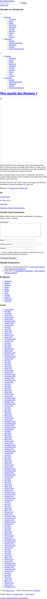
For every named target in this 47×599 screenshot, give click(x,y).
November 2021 (10, 400)
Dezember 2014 (9, 563)
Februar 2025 (9, 335)
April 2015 (8, 555)
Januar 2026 (8, 319)
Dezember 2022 (9, 374)
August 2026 (8, 309)
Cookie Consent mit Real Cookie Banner (14, 598)
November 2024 (10, 339)
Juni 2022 (7, 386)
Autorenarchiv (5, 197)
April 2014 (8, 579)
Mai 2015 (7, 553)
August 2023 (8, 359)
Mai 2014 (7, 577)
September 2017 (10, 498)
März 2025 (8, 333)
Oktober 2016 (9, 520)
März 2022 (8, 392)
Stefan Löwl (14, 188)
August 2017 (8, 500)
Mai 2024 (7, 347)
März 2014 (8, 581)
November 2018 (10, 471)
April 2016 (8, 532)
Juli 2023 (7, 360)
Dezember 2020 (9, 421)
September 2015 (10, 545)
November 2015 (10, 541)
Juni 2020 (7, 433)
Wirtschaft (12, 27)
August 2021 (8, 406)
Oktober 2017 (9, 496)
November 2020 (10, 423)
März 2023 (8, 368)
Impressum (8, 39)
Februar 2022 (9, 394)
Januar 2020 (8, 443)
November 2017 (10, 494)
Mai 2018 (7, 482)
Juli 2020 (7, 431)
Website (2, 248)
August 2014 (8, 571)
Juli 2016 (7, 526)
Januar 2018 (8, 490)
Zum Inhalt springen (7, 1)
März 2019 (8, 463)
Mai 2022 (7, 388)
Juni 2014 (7, 575)
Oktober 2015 (9, 543)
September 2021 (10, 404)
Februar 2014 (9, 583)
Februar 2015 (9, 559)
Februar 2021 (9, 418)
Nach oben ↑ (30, 594)
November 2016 (10, 518)
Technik (11, 29)
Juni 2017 (7, 504)
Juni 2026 (7, 313)
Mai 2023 (7, 364)
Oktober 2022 (9, 378)
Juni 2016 (7, 528)
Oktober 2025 (9, 323)
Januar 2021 (8, 420)
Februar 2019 (9, 465)
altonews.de (4, 5)
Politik (11, 23)
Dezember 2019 (9, 445)
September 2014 (10, 569)
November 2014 (10, 565)
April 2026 (8, 315)
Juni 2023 (7, 362)
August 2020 (8, 429)
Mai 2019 (7, 459)
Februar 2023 (9, 370)
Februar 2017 (9, 512)
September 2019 (10, 451)
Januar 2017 (8, 514)
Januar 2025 (8, 337)
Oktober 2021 (9, 402)
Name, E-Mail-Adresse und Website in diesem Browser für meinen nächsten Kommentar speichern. (21, 253)
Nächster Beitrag (19, 208)
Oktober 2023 (9, 355)
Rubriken (7, 17)
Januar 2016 (8, 538)
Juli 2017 (7, 502)
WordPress (36, 590)
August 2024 (8, 341)
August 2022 (8, 382)
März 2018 (8, 486)
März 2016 (8, 534)
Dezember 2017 (9, 492)
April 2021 (8, 414)
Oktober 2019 (9, 449)
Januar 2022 (8, 396)
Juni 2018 (7, 480)
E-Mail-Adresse (6, 244)
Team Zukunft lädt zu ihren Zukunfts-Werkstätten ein (24, 268)
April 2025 (8, 331)
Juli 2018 (7, 479)
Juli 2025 (7, 327)
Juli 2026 (7, 311)
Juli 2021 (7, 408)
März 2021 (8, 416)
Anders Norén (18, 594)
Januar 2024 (8, 351)
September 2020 (10, 427)
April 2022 (8, 390)
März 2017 (8, 510)
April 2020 (8, 437)
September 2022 (10, 380)
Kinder (11, 33)
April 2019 (8, 461)
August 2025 (8, 325)
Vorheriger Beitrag (6, 208)
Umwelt (11, 37)
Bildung (7, 283)
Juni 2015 (7, 551)
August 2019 (8, 453)
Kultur (11, 21)
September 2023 (10, 357)
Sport (10, 35)
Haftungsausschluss (15, 43)
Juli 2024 (7, 343)
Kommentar (5, 222)
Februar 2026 (9, 317)
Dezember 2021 (9, 398)
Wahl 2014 (12, 25)
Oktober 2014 (9, 567)
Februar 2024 (9, 349)
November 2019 (10, 447)
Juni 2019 (7, 457)
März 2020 (8, 439)
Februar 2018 (9, 488)
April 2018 (8, 484)
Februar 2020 (9, 441)
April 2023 (8, 366)
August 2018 (8, 477)
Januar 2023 (8, 372)
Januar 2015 (8, 561)
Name (2, 240)
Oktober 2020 (9, 425)
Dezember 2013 (9, 587)
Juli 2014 (7, 573)
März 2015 (8, 557)
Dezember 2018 (9, 469)
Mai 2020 (7, 435)
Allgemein (12, 19)
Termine (11, 47)
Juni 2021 (7, 410)
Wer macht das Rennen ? (18, 93)
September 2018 (10, 475)
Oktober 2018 (9, 473)
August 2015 (8, 547)
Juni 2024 (7, 345)
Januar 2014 (8, 585)
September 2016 (10, 522)
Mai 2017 (7, 506)
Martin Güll (23, 188)
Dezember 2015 (9, 540)
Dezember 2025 (9, 321)
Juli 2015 (7, 549)
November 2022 (10, 376)
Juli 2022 (7, 384)
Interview (12, 31)
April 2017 (8, 508)
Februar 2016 (9, 536)
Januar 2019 (8, 467)
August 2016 (8, 524)
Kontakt (11, 41)
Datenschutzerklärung (16, 49)
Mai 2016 (7, 530)
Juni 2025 (7, 329)
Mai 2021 (7, 412)
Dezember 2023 (9, 353)
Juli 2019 (7, 455)
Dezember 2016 (9, 516)
